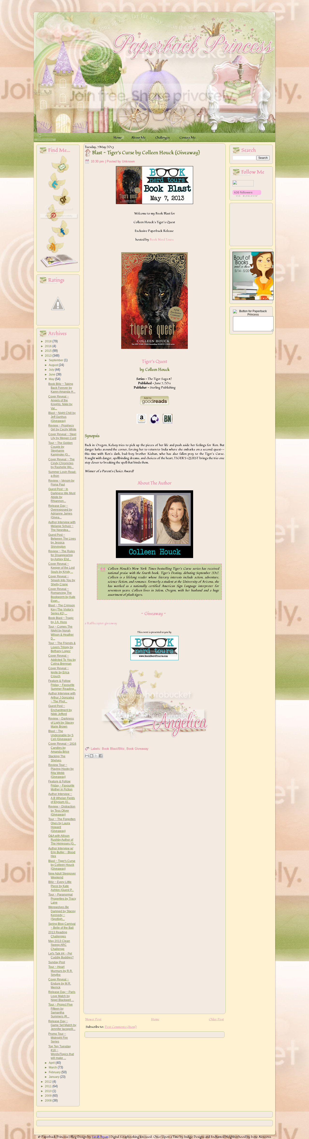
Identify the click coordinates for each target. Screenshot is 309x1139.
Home (155, 1019)
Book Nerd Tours (162, 239)
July (52, 369)
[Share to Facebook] (100, 755)
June (52, 374)
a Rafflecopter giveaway (101, 623)
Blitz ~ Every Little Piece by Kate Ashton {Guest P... (61, 886)
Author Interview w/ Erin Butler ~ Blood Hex (61, 852)
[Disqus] (154, 822)
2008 (48, 1100)
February (55, 1072)
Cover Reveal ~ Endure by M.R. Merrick (59, 983)
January (54, 1077)
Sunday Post (56, 962)
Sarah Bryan (100, 1137)
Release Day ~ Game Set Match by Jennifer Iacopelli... (62, 1025)
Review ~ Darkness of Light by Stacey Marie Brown (61, 722)
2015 (48, 351)
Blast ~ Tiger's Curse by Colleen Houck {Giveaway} (61, 865)
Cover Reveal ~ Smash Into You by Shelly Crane (61, 580)
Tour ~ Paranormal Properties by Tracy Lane (62, 898)
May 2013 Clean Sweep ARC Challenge (59, 945)
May (52, 379)
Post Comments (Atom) (121, 1027)
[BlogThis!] (91, 755)
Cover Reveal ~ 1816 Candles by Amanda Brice (62, 747)
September (56, 360)
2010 (48, 1091)
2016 (48, 346)
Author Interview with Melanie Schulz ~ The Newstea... (62, 526)
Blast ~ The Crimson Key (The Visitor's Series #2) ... (61, 609)
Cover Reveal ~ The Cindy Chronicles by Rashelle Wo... (61, 463)
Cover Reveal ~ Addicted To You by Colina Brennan (62, 659)
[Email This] (86, 755)
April (52, 1063)
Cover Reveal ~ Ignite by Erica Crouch (58, 672)
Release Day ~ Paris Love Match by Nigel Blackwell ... (61, 996)
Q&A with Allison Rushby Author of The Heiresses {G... (62, 839)
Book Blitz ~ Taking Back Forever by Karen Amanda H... (61, 388)
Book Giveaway (137, 748)
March (53, 1067)
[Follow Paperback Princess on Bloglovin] (246, 195)
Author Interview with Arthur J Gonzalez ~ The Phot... (62, 697)
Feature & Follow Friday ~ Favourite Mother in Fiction (61, 785)
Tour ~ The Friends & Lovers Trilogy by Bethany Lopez (62, 647)
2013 (48, 355)
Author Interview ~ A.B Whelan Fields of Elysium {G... (61, 798)
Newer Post (93, 1019)
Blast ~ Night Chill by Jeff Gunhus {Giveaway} (62, 417)
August (54, 365)
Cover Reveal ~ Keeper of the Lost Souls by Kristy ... (61, 567)
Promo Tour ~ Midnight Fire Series (58, 1037)
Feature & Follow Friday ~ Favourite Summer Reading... (62, 685)
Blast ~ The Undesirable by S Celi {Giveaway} (60, 735)
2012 (48, 1081)
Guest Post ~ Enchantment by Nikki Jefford (60, 710)
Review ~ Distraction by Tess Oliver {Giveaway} (61, 810)
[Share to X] (96, 755)
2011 (48, 1086)
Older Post (216, 1019)
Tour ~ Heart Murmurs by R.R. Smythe (60, 971)
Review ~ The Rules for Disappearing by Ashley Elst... (61, 555)
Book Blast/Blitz (113, 748)
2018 (48, 341)
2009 (48, 1095)
